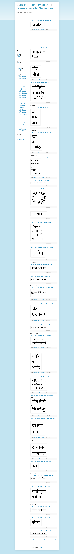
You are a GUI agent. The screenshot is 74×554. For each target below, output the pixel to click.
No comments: (43, 29)
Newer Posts (32, 539)
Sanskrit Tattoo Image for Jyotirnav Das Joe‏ (41, 82)
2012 (19, 134)
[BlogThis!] (47, 29)
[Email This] (46, 29)
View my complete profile (20, 139)
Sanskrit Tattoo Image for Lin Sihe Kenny (40, 276)
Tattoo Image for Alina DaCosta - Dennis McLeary (42, 395)
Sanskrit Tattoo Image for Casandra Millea (40, 461)
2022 (19, 53)
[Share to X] (48, 29)
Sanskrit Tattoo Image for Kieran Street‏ (39, 188)
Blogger (41, 547)
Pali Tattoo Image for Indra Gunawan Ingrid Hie (41, 475)
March (20, 75)
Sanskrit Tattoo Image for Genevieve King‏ (40, 222)
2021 (19, 54)
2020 (19, 55)
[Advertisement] (43, 38)
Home (44, 539)
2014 (19, 62)
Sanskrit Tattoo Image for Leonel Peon (39, 352)
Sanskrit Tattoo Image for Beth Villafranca (40, 335)
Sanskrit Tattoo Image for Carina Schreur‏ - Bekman (42, 64)
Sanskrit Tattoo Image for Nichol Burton (39, 442)
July (19, 70)
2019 (19, 56)
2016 (19, 60)
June (19, 71)
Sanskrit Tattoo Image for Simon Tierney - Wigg (41, 47)
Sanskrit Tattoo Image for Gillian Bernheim (40, 20)
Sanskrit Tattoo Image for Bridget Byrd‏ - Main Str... (22, 116)
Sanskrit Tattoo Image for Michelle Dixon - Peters (42, 287)
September (20, 68)
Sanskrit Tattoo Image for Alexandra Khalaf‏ (40, 486)
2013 (19, 63)
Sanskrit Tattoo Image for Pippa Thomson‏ (40, 517)
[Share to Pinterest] (50, 29)
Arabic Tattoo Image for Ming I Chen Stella (40, 180)
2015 (19, 61)
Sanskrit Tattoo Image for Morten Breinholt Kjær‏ (42, 247)
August (20, 69)
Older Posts (54, 539)
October (20, 67)
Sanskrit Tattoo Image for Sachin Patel (39, 107)
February (20, 131)
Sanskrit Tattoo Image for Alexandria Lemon (41, 264)
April (19, 74)
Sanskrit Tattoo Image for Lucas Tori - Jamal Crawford (43, 303)
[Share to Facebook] (49, 29)
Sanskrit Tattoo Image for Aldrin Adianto (40, 506)
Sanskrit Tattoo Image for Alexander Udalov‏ (40, 132)
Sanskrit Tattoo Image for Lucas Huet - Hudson (41, 324)
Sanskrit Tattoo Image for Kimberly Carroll (40, 531)
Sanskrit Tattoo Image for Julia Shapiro (39, 157)
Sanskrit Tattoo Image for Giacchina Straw (40, 376)
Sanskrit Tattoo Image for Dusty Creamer (40, 210)
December (20, 64)
